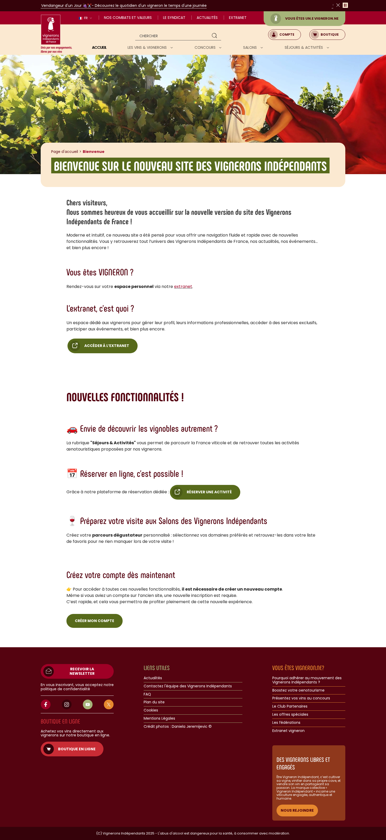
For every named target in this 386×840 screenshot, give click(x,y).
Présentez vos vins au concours (301, 698)
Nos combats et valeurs (128, 17)
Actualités (207, 17)
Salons (250, 47)
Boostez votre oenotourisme (298, 690)
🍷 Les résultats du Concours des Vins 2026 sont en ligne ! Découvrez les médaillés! (188, 5)
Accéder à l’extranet (106, 345)
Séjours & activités (304, 47)
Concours (206, 47)
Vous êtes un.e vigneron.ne (311, 18)
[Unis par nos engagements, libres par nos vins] (56, 34)
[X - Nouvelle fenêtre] (109, 704)
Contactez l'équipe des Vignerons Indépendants (188, 686)
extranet (183, 286)
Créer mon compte (94, 620)
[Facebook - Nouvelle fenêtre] (46, 704)
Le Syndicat (174, 17)
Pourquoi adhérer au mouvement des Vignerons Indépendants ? (307, 680)
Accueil (99, 47)
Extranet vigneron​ (288, 731)
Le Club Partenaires (289, 706)
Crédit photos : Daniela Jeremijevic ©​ (178, 727)
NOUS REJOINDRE (297, 810)
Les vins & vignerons (148, 47)
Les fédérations (286, 723)
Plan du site (154, 702)
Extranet (238, 17)
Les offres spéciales (290, 715)
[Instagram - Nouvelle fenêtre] (67, 704)
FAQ (147, 694)
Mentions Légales (159, 718)
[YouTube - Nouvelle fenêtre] (88, 704)
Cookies (151, 710)
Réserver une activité (209, 492)
